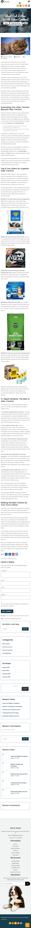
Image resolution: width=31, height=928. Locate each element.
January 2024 (6, 677)
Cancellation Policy (15, 867)
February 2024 (6, 674)
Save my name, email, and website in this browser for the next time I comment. (14, 605)
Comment (4, 570)
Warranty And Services (15, 872)
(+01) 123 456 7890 (17, 837)
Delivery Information (15, 848)
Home (6, 23)
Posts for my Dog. (7, 650)
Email (3, 587)
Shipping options (15, 863)
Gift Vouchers (15, 846)
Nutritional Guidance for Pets (10, 716)
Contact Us (15, 850)
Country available (15, 861)
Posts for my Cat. (16, 23)
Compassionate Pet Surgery (10, 713)
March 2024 (5, 670)
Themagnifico (4, 919)
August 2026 (6, 667)
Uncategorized (6, 653)
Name (3, 580)
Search (15, 686)
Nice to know (6, 644)
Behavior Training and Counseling (12, 706)
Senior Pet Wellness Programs (11, 703)
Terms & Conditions (15, 852)
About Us (15, 844)
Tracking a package (15, 865)
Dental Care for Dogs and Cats (11, 709)
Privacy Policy (15, 855)
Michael (18, 57)
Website (3, 594)
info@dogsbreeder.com (17, 835)
